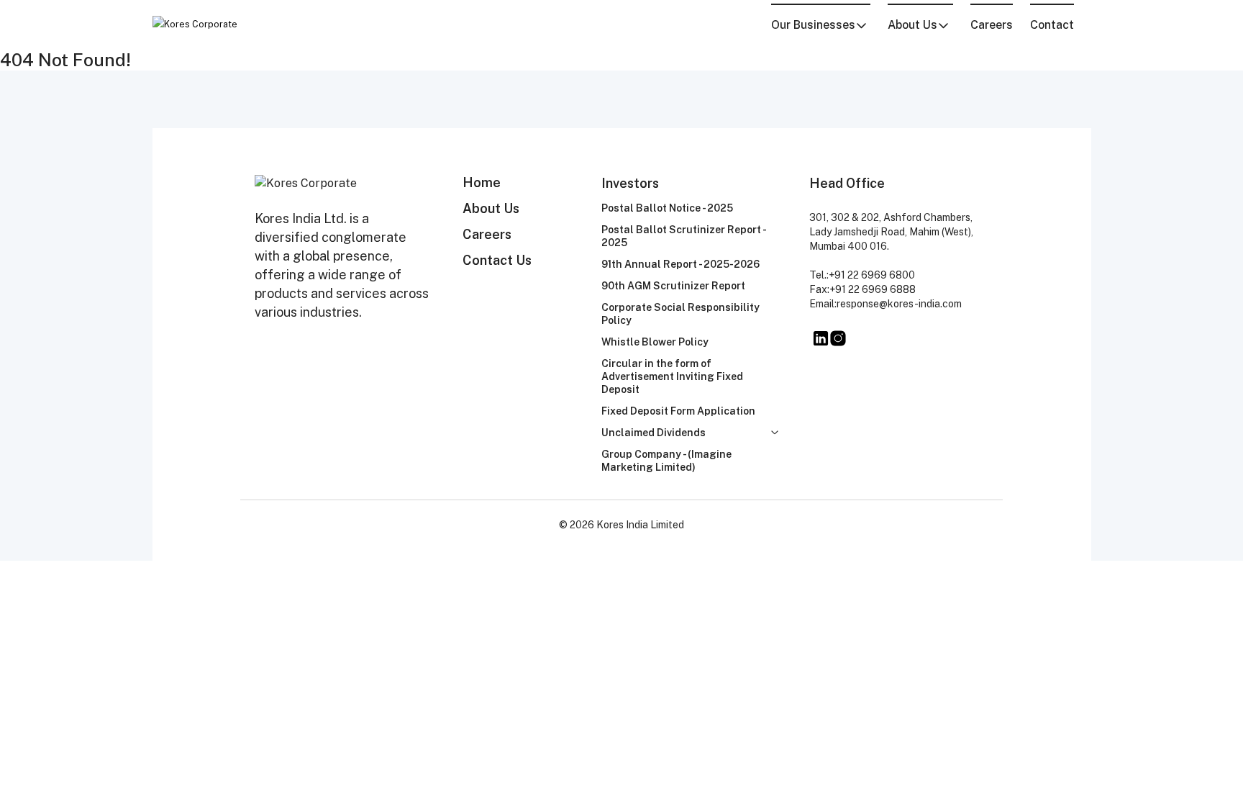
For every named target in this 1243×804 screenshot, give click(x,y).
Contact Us (497, 260)
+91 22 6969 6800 (872, 275)
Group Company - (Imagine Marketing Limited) (666, 460)
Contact (1052, 25)
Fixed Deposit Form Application (678, 411)
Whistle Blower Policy (655, 342)
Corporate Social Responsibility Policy (680, 314)
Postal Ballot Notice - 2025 (667, 208)
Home (482, 182)
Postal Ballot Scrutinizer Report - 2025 (683, 236)
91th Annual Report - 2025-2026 (680, 264)
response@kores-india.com (899, 304)
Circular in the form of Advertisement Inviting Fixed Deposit (672, 376)
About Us (491, 208)
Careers (991, 25)
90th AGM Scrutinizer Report (673, 286)
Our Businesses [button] (813, 25)
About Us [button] (912, 25)
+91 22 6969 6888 (872, 289)
